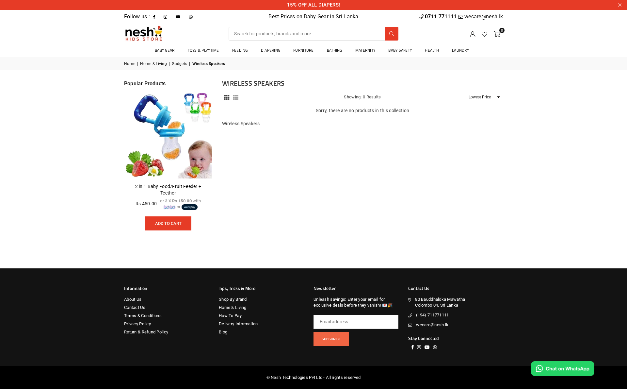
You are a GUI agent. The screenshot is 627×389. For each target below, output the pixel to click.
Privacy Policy (137, 323)
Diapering (271, 50)
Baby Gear (165, 50)
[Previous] (137, 166)
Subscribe (331, 339)
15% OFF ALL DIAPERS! (313, 5)
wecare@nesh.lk (432, 324)
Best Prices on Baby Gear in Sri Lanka (313, 16)
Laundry (460, 50)
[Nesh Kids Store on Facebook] (154, 16)
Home (129, 63)
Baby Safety (400, 50)
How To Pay (230, 315)
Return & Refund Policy (146, 332)
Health (432, 50)
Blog (223, 332)
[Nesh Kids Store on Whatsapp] (191, 16)
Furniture (303, 50)
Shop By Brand (233, 299)
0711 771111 (441, 16)
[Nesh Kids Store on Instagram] (166, 16)
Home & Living (153, 63)
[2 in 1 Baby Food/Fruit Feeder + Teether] (168, 134)
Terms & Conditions (143, 315)
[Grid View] (226, 97)
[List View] (235, 97)
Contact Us (134, 307)
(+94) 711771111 (432, 315)
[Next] (199, 166)
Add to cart (168, 221)
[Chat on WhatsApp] (562, 368)
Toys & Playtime (203, 50)
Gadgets (179, 63)
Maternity (365, 50)
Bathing (334, 50)
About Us (132, 299)
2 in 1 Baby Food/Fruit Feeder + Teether (168, 189)
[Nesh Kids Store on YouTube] (179, 16)
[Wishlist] (484, 34)
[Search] (391, 34)
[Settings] (472, 34)
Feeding (240, 50)
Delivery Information (238, 323)
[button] (497, 34)
